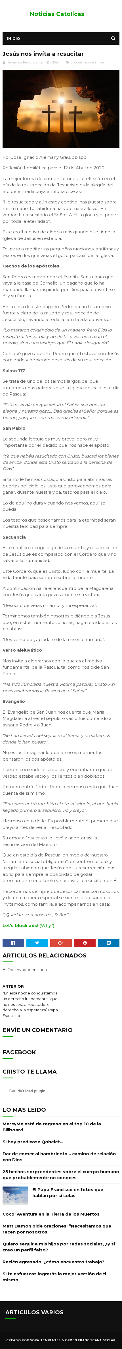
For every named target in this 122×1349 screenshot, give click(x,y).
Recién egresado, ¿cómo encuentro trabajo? (53, 1261)
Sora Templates (45, 1340)
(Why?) (46, 925)
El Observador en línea (87, 62)
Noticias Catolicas (57, 14)
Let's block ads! (20, 925)
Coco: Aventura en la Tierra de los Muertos (51, 1214)
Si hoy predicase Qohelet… (33, 1141)
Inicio (13, 38)
